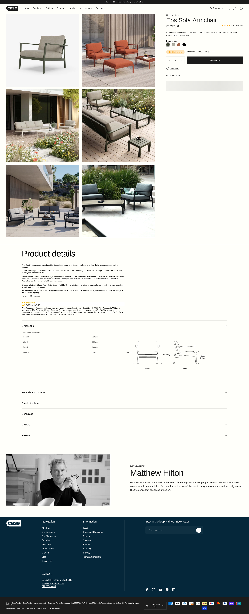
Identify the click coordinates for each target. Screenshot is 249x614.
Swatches (46, 544)
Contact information (54, 608)
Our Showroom (49, 536)
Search (86, 536)
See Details (184, 35)
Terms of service (31, 608)
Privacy (86, 553)
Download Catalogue (93, 532)
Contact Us (47, 561)
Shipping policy (41, 608)
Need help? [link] (174, 68)
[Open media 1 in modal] (42, 50)
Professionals (48, 549)
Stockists (46, 540)
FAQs (85, 528)
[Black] (184, 44)
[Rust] (179, 44)
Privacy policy (20, 608)
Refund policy (10, 608)
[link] (57, 580)
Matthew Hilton (172, 15)
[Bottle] (168, 44)
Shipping (87, 540)
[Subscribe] (198, 530)
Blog (44, 557)
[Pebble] (173, 44)
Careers (45, 553)
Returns (87, 544)
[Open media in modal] (118, 50)
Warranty (87, 549)
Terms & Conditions (92, 557)
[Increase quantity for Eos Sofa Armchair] (182, 60)
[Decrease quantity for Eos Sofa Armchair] (169, 60)
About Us (46, 528)
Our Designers (48, 532)
